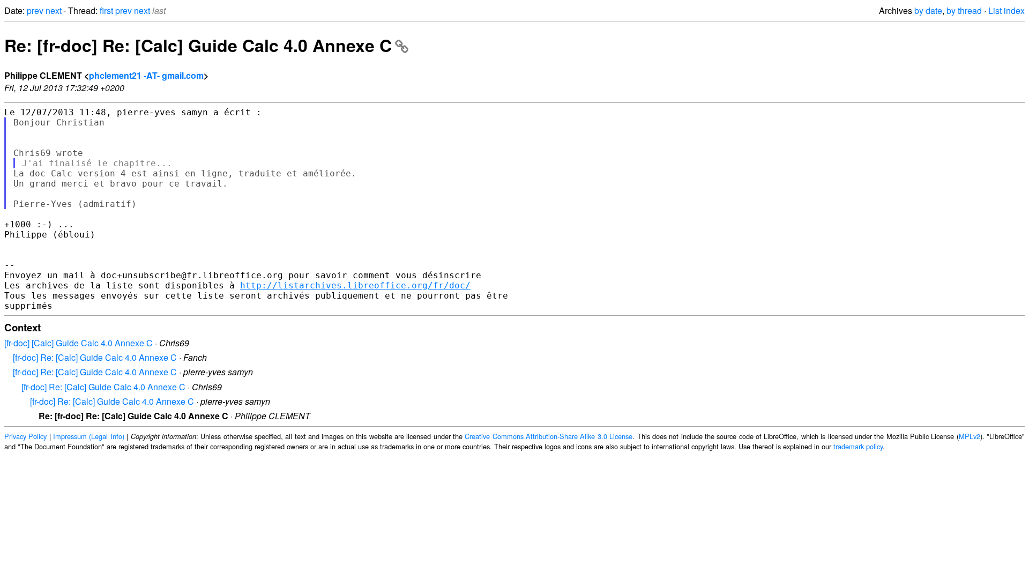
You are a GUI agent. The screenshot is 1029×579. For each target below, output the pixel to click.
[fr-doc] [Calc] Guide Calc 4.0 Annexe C (78, 343)
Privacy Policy (25, 436)
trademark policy (858, 446)
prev (35, 10)
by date (928, 10)
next (54, 10)
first (106, 10)
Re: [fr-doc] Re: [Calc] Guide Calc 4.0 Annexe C (198, 45)
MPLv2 (969, 436)
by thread (964, 10)
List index (1006, 10)
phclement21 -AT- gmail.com (146, 75)
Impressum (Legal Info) (88, 436)
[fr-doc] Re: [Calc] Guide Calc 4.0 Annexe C (95, 357)
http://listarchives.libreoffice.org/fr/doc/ (355, 285)
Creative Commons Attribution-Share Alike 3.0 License (548, 436)
